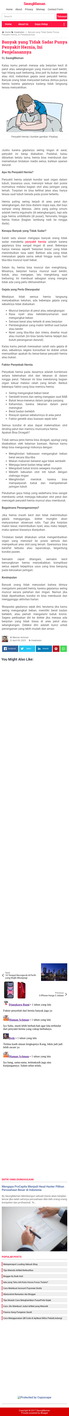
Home (9, 9)
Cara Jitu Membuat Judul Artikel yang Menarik (25, 1306)
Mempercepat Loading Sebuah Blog (20, 1264)
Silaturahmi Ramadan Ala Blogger (19, 1294)
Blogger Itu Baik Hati (13, 1276)
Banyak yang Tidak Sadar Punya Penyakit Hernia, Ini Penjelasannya (34, 47)
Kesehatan (36, 640)
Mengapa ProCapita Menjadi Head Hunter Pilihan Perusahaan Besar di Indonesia (33, 1188)
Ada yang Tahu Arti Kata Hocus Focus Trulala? (25, 1282)
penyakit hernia (35, 241)
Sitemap (40, 9)
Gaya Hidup (41, 24)
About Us (23, 24)
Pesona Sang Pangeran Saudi (17, 1312)
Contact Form (55, 9)
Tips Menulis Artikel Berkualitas (18, 1270)
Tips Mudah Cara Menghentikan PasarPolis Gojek (27, 1300)
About (18, 9)
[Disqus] (34, 1043)
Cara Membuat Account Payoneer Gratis (22, 1288)
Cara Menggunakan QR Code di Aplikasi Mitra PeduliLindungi (32, 1318)
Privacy (29, 9)
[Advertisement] (34, 813)
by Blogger (43, 1413)
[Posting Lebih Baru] (7, 966)
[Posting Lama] (62, 983)
